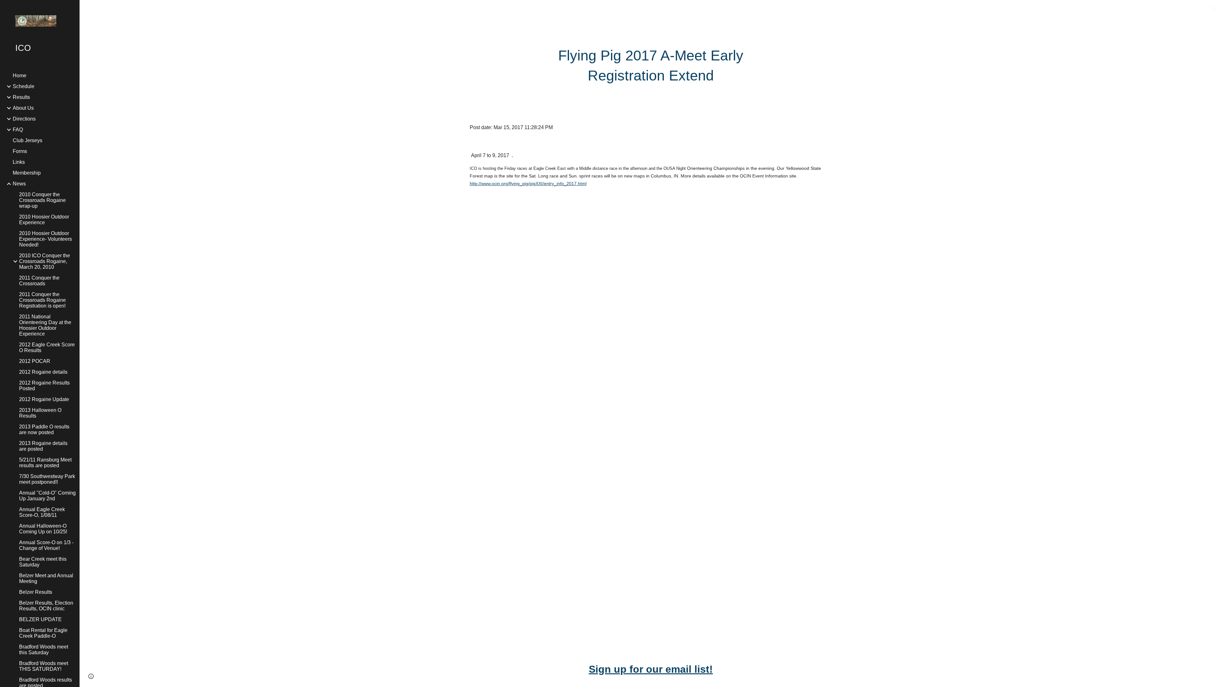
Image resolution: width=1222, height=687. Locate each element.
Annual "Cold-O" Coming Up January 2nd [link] (47, 495)
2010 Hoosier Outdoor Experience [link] (44, 219)
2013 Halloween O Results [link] (40, 413)
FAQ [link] (18, 129)
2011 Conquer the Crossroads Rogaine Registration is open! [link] (42, 300)
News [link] (19, 183)
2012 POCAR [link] (34, 361)
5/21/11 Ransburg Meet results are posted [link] (45, 462)
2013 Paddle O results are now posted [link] (44, 429)
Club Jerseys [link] (27, 140)
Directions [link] (24, 118)
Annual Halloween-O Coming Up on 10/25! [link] (43, 528)
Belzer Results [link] (35, 592)
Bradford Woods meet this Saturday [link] (43, 649)
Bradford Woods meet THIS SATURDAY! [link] (43, 666)
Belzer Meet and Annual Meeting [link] (46, 578)
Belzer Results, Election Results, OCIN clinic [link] (46, 605)
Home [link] (19, 75)
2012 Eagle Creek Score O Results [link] (47, 347)
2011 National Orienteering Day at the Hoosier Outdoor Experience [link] (45, 325)
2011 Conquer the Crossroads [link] (39, 280)
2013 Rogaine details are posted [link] (43, 446)
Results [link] (21, 97)
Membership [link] (27, 173)
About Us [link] (23, 108)
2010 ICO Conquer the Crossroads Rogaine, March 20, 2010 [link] (44, 261)
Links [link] (19, 162)
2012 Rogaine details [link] (43, 372)
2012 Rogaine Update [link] (44, 399)
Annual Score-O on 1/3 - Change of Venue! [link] (46, 545)
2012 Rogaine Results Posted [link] (44, 385)
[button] (1214, 9)
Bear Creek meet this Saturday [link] (43, 561)
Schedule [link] (23, 86)
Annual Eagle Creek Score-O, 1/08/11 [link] (42, 512)
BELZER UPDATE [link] (40, 619)
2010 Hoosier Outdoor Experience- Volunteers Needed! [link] (45, 239)
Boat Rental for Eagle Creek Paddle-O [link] (43, 633)
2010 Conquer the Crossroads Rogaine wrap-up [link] (42, 200)
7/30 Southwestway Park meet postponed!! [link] (47, 479)
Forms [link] (20, 151)
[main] (651, 65)
